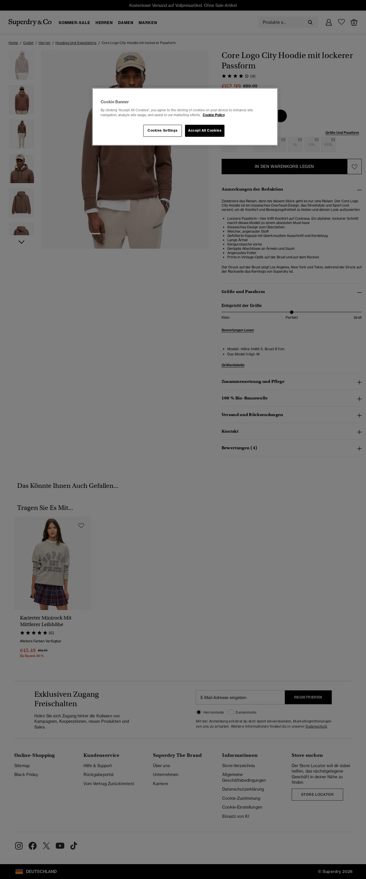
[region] (185, 117)
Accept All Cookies (204, 130)
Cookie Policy (214, 115)
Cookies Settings (162, 130)
